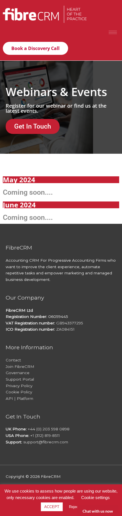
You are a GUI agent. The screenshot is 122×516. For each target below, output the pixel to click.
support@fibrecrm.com (45, 442)
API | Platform (19, 398)
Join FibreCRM (20, 366)
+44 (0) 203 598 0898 (49, 429)
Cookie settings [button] (95, 497)
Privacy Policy (19, 385)
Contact (13, 360)
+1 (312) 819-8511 (45, 435)
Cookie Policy (19, 392)
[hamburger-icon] (112, 32)
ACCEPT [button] (51, 507)
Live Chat (97, 510)
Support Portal (20, 379)
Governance (18, 372)
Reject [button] (74, 507)
